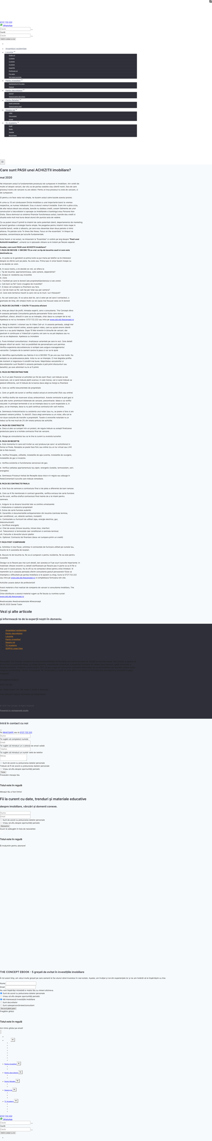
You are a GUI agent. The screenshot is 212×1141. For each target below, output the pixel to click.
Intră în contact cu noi (8, 39)
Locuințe (9, 636)
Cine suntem (13, 116)
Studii (10, 126)
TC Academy (11, 645)
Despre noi (10, 642)
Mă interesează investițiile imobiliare (19, 999)
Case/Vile (12, 68)
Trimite (3, 772)
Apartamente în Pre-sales (17, 84)
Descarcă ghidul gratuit (8, 1008)
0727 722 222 (6, 22)
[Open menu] (2, 162)
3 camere (12, 61)
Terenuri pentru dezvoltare (17, 97)
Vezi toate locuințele (15, 77)
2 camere (12, 58)
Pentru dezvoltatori (14, 633)
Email (2, 987)
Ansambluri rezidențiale (16, 49)
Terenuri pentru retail (15, 106)
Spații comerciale (14, 103)
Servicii (11, 93)
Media (11, 129)
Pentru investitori (13, 639)
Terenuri (11, 87)
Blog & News (13, 135)
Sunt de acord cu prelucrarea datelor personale (24, 993)
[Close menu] (0, 1032)
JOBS (10, 113)
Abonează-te (5, 826)
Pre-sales (12, 74)
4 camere (12, 64)
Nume (2, 983)
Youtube (11, 132)
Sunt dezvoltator (10, 1002)
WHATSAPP (8, 732)
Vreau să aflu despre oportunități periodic (21, 996)
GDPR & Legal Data (14, 648)
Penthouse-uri (13, 71)
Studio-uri (12, 55)
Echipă (11, 119)
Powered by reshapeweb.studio (14, 710)
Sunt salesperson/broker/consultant (18, 1005)
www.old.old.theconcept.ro (62, 319)
